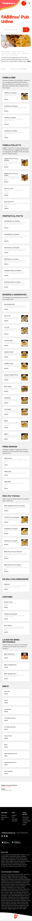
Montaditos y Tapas (6, 897)
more (29, 61)
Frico (15, 887)
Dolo (14, 858)
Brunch (9, 881)
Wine (17, 908)
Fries (18, 887)
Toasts (25, 907)
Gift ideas (20, 889)
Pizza (15, 900)
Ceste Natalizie (26, 881)
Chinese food (9, 882)
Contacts (14, 819)
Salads (3, 905)
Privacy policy (27, 821)
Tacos (9, 907)
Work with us (5, 817)
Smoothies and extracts (18, 905)
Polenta (3, 902)
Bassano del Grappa (10, 855)
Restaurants (20, 903)
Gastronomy (14, 889)
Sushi (5, 907)
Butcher (20, 881)
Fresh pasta (10, 887)
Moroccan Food (16, 897)
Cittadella (23, 856)
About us (3, 815)
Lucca (20, 859)
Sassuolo (24, 864)
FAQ (13, 817)
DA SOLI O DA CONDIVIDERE (19, 69)
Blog (2, 819)
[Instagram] (2, 836)
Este (17, 858)
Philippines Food (24, 899)
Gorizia (25, 858)
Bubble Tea (14, 881)
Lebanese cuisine (22, 894)
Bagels (22, 877)
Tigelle (21, 907)
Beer (20, 879)
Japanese (18, 892)
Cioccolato (4, 874)
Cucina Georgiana (20, 884)
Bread (23, 879)
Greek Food (11, 890)
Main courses (7, 895)
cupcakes (27, 884)
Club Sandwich (17, 882)
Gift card (14, 821)
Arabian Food (11, 877)
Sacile (9, 864)
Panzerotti (13, 899)
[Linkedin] (7, 836)
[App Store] (5, 842)
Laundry (10, 894)
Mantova (25, 859)
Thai (18, 907)
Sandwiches (8, 905)
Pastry (17, 899)
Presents (8, 902)
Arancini (17, 877)
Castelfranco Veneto (14, 856)
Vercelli (11, 866)
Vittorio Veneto (22, 866)
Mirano (7, 861)
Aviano (3, 855)
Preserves (13, 902)
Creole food (7, 884)
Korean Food (25, 892)
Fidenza (21, 858)
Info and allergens (7, 786)
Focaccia (3, 887)
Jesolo (3, 859)
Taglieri (9, 876)
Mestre (3, 861)
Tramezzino (4, 908)
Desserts (3, 886)
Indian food (13, 892)
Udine (7, 866)
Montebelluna (22, 861)
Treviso (3, 866)
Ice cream (6, 892)
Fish (20, 886)
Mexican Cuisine (25, 895)
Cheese (3, 882)
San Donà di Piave (16, 864)
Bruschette (17, 874)
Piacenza (16, 863)
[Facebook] (4, 836)
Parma (12, 863)
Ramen (19, 902)
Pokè (29, 900)
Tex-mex (14, 907)
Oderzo (28, 861)
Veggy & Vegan (12, 908)
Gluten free (23, 874)
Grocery (23, 890)
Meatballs (17, 895)
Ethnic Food (15, 886)
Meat (13, 895)
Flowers (23, 886)
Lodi (17, 859)
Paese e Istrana (5, 863)
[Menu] (29, 3)
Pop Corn (18, 876)
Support (14, 815)
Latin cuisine (4, 894)
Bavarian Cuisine (13, 879)
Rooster (26, 903)
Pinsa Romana (9, 900)
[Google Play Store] (16, 842)
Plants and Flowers (22, 900)
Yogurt (24, 908)
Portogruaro (4, 864)
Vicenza (15, 866)
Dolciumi (9, 886)
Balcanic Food (5, 879)
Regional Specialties (11, 903)
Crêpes (13, 884)
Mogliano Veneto (13, 861)
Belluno (19, 855)
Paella (22, 897)
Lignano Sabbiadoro (10, 859)
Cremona (10, 858)
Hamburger (10, 874)
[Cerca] (26, 29)
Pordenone (22, 863)
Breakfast (28, 879)
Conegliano (4, 858)
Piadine (3, 900)
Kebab (13, 876)
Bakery (26, 877)
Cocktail (24, 882)
